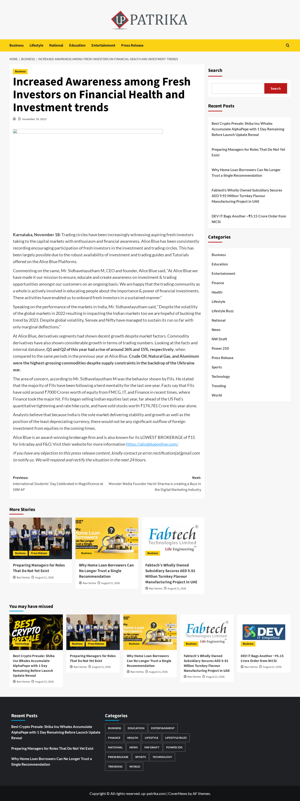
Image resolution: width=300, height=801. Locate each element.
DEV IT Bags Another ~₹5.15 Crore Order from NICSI (249, 219)
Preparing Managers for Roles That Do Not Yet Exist (39, 568)
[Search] (288, 45)
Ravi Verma (23, 578)
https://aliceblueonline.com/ (152, 444)
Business (16, 45)
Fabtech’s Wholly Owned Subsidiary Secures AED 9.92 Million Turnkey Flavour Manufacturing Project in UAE (171, 573)
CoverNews (177, 793)
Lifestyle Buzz (223, 311)
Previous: (58, 483)
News (216, 329)
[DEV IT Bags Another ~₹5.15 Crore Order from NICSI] (264, 632)
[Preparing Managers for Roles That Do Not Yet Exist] (40, 538)
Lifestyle (36, 45)
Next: (155, 483)
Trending (219, 386)
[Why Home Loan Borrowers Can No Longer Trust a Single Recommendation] (106, 538)
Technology (221, 376)
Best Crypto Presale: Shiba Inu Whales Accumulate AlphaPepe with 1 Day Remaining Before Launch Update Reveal (248, 129)
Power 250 (220, 348)
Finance (218, 283)
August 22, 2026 (44, 682)
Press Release (132, 45)
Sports (217, 367)
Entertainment (103, 45)
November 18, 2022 (34, 119)
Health (217, 292)
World (217, 395)
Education (77, 45)
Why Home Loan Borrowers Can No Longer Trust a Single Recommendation (106, 570)
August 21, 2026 (44, 578)
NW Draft (219, 339)
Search (215, 70)
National (56, 45)
